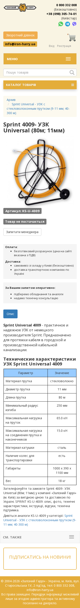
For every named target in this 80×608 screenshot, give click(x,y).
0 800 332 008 (66, 5)
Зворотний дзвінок (20, 35)
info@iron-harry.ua (20, 44)
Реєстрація (64, 46)
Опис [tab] (10, 314)
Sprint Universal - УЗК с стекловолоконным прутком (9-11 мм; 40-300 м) (39, 519)
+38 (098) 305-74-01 (61, 14)
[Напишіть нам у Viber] (74, 24)
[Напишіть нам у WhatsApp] (61, 24)
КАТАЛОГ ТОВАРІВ (21, 85)
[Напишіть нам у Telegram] (68, 24)
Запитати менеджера (22, 232)
